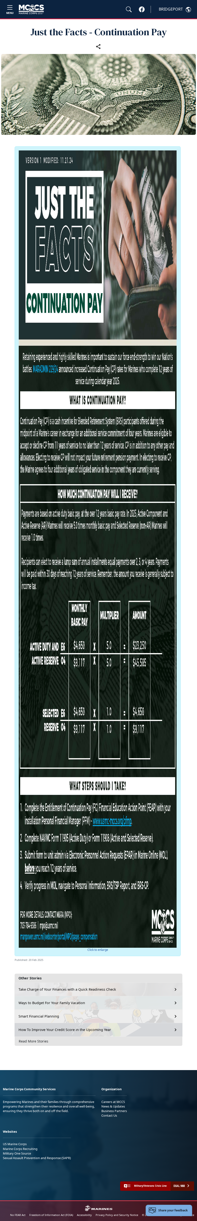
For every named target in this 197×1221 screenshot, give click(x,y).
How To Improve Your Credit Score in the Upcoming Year (65, 1029)
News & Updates (113, 1106)
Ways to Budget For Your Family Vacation (51, 1003)
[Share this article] (98, 46)
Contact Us (109, 1115)
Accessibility (84, 1215)
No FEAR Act (17, 1215)
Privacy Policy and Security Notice (117, 1215)
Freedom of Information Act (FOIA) (51, 1215)
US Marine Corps (15, 1144)
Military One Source (17, 1153)
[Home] (31, 9)
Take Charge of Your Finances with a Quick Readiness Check (67, 989)
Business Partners (114, 1111)
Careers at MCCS (113, 1102)
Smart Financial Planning (38, 1016)
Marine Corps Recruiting (20, 1149)
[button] (142, 9)
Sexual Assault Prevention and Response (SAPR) (37, 1158)
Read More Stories (33, 1041)
